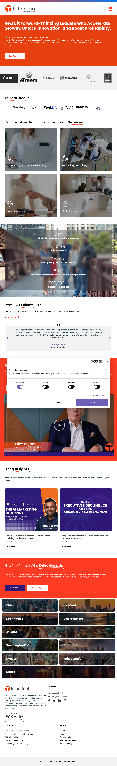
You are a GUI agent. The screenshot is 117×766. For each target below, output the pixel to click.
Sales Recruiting (12, 737)
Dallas (10, 672)
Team (62, 734)
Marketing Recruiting (14, 740)
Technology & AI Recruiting (16, 743)
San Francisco (74, 619)
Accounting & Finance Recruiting (19, 734)
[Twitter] (54, 700)
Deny (58, 402)
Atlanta (11, 632)
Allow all (91, 402)
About (62, 731)
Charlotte (70, 645)
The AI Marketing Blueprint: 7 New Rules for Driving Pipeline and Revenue (28, 537)
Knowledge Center (68, 740)
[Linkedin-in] (59, 700)
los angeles (14, 619)
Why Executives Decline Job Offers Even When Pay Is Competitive (85, 537)
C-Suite (8, 731)
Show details (98, 395)
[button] (59, 425)
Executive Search (21, 731)
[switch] (45, 387)
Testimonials (65, 737)
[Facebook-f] (49, 700)
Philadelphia (73, 658)
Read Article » (13, 546)
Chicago (12, 605)
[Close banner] (107, 361)
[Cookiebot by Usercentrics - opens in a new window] (92, 361)
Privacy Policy (66, 743)
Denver (11, 658)
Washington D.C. (18, 645)
